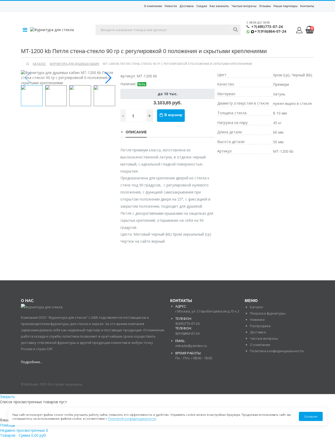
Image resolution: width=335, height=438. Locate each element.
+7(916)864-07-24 (270, 31)
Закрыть (7, 396)
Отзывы (265, 6)
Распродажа (260, 325)
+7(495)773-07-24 (267, 26)
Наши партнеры (285, 6)
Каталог (256, 307)
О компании (153, 6)
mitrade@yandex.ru (191, 345)
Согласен (310, 416)
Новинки (257, 319)
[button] (108, 77)
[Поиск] (235, 30)
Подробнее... (31, 362)
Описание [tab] (136, 131)
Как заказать (219, 6)
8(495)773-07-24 (187, 323)
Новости (171, 6)
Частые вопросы (244, 6)
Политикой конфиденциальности (132, 418)
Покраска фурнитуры (268, 313)
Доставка (187, 6)
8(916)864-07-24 (187, 333)
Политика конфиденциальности (277, 351)
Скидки (201, 6)
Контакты (307, 6)
